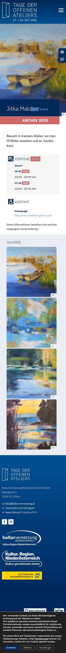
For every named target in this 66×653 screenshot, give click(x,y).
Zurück (44, 109)
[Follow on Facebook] (4, 521)
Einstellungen (42, 638)
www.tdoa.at (12, 512)
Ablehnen (27, 647)
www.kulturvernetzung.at (19, 507)
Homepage (21, 211)
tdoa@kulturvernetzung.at (20, 503)
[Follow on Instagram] (10, 521)
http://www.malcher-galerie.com (33, 215)
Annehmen (11, 647)
